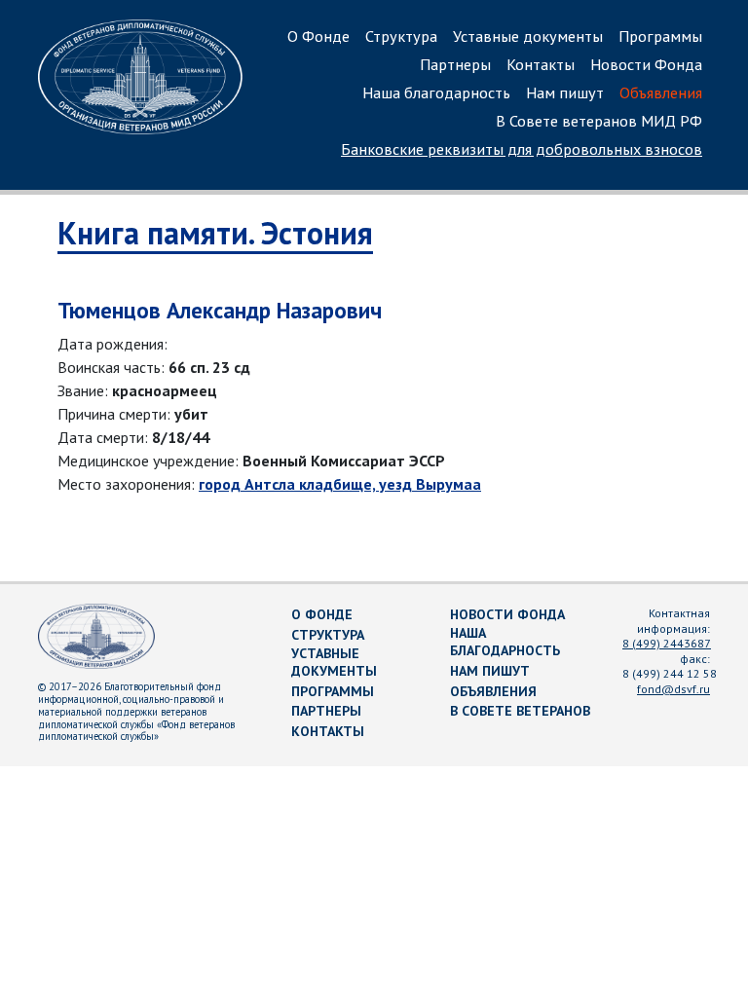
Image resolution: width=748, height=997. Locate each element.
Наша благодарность (436, 92)
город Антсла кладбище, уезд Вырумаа (340, 484)
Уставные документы (528, 36)
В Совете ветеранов (520, 711)
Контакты (540, 64)
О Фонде (318, 36)
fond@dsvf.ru (673, 689)
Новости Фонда (646, 64)
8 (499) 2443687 (666, 643)
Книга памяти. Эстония (215, 232)
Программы (660, 36)
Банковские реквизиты (521, 149)
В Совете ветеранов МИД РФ (599, 120)
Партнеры (455, 64)
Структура (401, 36)
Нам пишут (565, 92)
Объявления (660, 92)
